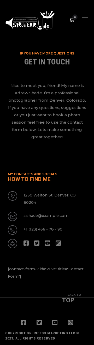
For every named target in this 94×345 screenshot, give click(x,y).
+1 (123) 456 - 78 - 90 (43, 229)
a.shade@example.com (46, 215)
